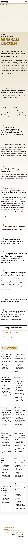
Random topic (9, 337)
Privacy (6, 529)
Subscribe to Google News (12, 332)
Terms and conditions (9, 527)
